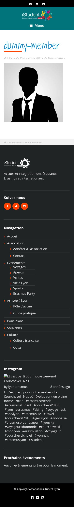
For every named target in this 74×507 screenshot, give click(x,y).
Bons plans (15, 321)
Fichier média (15, 142)
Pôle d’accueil (23, 306)
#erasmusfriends (38, 401)
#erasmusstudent (18, 405)
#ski (63, 409)
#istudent (35, 440)
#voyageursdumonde (21, 427)
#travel (48, 414)
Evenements (16, 263)
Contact (19, 256)
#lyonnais (42, 435)
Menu (39, 25)
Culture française (26, 340)
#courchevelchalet (18, 435)
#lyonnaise (59, 418)
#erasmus (22, 409)
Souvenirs (14, 328)
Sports (18, 288)
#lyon (9, 409)
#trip (19, 401)
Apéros (18, 272)
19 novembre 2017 (30, 58)
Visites (18, 277)
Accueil (12, 236)
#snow (33, 422)
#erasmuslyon (15, 440)
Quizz (17, 347)
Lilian (10, 58)
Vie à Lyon (20, 283)
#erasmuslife (31, 414)
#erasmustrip (32, 431)
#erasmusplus (15, 422)
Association (15, 243)
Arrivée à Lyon (17, 300)
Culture (12, 335)
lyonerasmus (18, 387)
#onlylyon (12, 414)
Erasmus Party (24, 293)
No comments (56, 58)
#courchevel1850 (46, 405)
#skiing (38, 409)
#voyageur (53, 431)
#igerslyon (40, 418)
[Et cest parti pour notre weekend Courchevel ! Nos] (37, 378)
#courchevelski (50, 427)
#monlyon (12, 431)
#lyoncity (47, 422)
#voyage (52, 409)
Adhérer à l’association (30, 249)
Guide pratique (24, 313)
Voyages (19, 267)
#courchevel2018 (17, 418)
